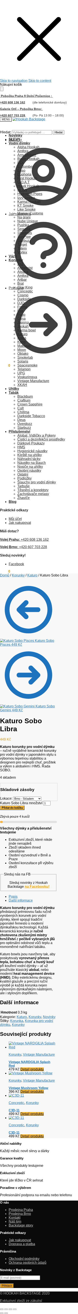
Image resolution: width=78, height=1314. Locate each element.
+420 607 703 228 (23, 547)
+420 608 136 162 (12, 102)
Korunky (18, 575)
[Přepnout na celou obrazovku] (6, 1309)
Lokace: (6, 798)
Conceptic (16, 1103)
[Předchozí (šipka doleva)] (1, 1313)
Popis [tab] (13, 896)
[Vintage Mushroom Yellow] (30, 1073)
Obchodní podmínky (24, 1259)
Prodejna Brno (20, 1214)
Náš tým (15, 1221)
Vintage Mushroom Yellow (28, 1088)
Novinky (49, 1017)
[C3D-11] (16, 1095)
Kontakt (14, 1217)
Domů (4, 575)
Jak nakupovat (20, 214)
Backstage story (21, 1225)
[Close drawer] (1, 89)
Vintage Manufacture (39, 1054)
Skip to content (39, 80)
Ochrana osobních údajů (27, 1262)
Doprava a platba (22, 1244)
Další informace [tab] (21, 900)
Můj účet (15, 140)
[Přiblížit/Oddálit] (1, 1309)
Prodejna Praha (21, 1210)
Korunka (16, 1021)
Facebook (16, 564)
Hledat (59, 132)
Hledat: (5, 132)
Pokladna (16, 288)
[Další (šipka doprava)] (6, 1313)
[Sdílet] (10, 1309)
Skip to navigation (14, 80)
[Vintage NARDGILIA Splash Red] (33, 1047)
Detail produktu (32, 1069)
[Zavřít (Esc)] (14, 1309)
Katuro (32, 575)
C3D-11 (14, 1110)
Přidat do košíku (12, 807)
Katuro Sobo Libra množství (21, 803)
